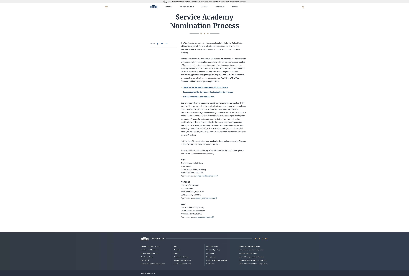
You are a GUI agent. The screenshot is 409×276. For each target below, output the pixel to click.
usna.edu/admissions (203, 217)
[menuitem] (157, 43)
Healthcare (210, 264)
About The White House (182, 264)
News (176, 246)
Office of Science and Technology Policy (253, 264)
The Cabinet (145, 260)
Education (210, 253)
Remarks (177, 250)
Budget (204, 6)
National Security (187, 6)
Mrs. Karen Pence (147, 257)
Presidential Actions (181, 257)
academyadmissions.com (205, 198)
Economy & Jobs (212, 246)
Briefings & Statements (182, 260)
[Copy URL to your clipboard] (166, 43)
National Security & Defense (216, 260)
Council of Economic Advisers (249, 246)
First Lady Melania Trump (150, 253)
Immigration (220, 6)
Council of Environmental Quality (251, 250)
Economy (169, 6)
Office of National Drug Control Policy (252, 260)
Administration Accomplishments (153, 264)
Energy (235, 6)
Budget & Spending (213, 250)
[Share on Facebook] (157, 43)
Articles (176, 253)
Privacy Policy (151, 273)
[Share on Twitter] (162, 43)
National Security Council (248, 253)
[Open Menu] (106, 7)
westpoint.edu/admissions (205, 176)
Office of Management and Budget (251, 257)
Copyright (143, 273)
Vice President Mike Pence (150, 250)
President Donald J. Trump (150, 246)
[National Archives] (165, 1)
